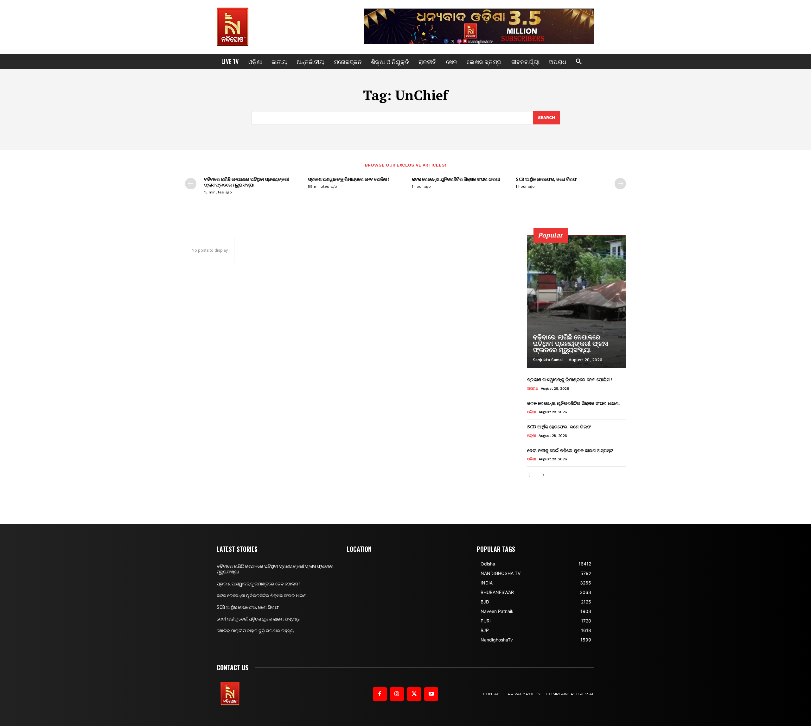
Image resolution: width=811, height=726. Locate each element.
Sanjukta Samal (548, 359)
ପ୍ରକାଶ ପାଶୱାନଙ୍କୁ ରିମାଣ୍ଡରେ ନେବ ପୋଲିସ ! (348, 179)
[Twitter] (414, 694)
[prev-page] (190, 183)
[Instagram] (397, 694)
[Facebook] (380, 694)
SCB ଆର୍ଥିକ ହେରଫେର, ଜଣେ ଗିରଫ (546, 179)
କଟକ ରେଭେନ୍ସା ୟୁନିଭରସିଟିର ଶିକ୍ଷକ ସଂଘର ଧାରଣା (456, 179)
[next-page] (620, 183)
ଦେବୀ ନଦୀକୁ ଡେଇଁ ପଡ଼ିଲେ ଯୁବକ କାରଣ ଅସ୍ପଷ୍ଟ (570, 450)
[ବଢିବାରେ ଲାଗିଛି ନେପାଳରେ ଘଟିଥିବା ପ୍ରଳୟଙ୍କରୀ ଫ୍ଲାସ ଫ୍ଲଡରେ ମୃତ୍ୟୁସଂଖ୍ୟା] (576, 301)
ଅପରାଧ (532, 388)
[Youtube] (431, 694)
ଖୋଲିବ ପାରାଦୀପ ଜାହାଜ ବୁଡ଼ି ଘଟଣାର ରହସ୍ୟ (255, 630)
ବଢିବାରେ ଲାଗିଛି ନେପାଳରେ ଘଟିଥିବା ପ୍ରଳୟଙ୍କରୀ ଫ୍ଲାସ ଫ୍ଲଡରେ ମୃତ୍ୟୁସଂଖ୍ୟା (246, 182)
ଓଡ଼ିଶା (531, 412)
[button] (578, 61)
